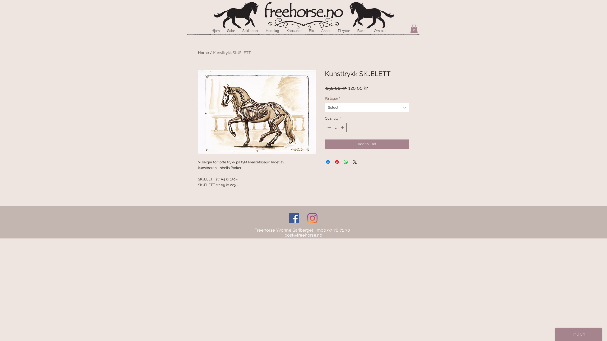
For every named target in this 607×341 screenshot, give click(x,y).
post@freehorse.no (303, 235)
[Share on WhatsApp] (346, 162)
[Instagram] (312, 218)
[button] (414, 28)
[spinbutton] (336, 127)
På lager (332, 98)
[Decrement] (329, 127)
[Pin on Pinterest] (337, 162)
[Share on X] (355, 162)
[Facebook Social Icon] (294, 218)
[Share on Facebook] (328, 162)
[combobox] (367, 107)
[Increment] (343, 127)
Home (203, 52)
